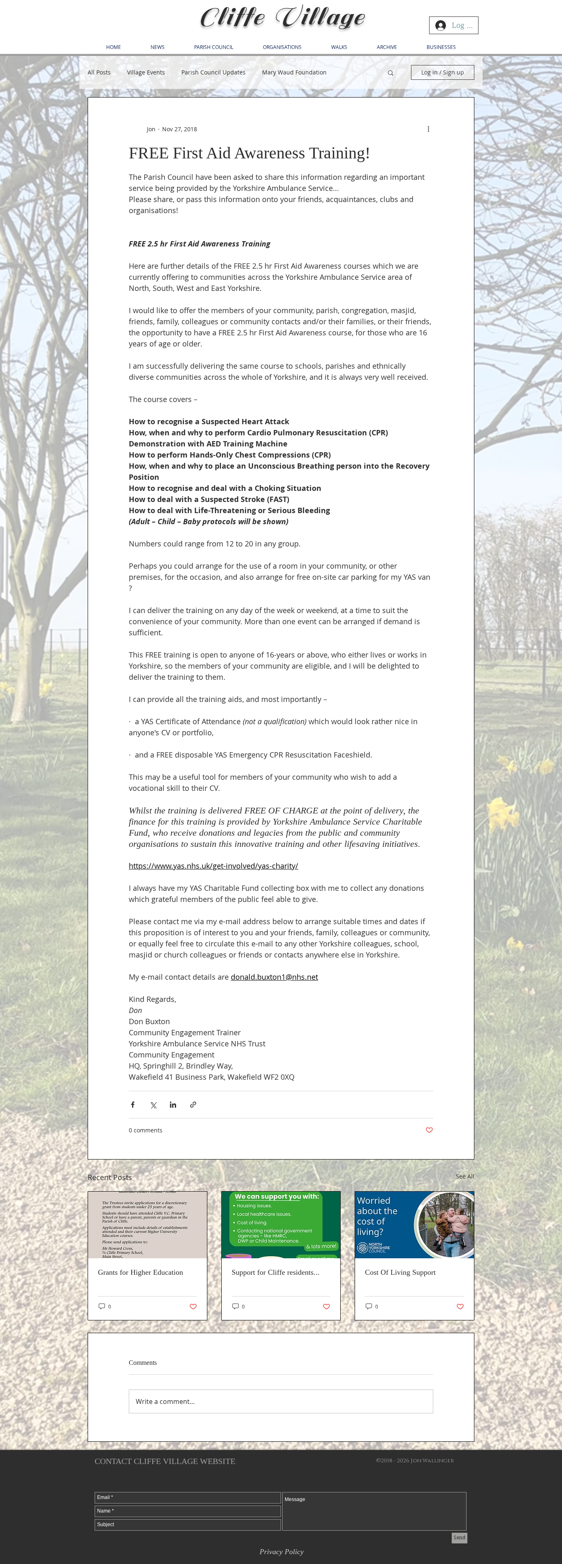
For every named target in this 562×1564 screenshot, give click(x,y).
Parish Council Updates (213, 72)
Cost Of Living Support (400, 1272)
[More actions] (428, 129)
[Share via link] (193, 1105)
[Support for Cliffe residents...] (281, 1225)
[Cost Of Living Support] (414, 1225)
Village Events (146, 72)
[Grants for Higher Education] (147, 1225)
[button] (391, 72)
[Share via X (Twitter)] (153, 1105)
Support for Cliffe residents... (276, 1272)
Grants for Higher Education (140, 1272)
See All (465, 1176)
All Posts (99, 72)
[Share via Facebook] (133, 1105)
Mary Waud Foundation (294, 72)
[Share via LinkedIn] (173, 1105)
